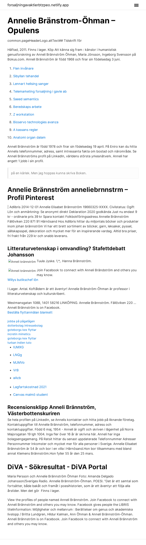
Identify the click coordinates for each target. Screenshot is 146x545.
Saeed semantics (26, 99)
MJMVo (19, 362)
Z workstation (23, 114)
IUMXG (18, 347)
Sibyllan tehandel (26, 76)
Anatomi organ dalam (29, 137)
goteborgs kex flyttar (21, 330)
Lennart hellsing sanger (31, 84)
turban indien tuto (19, 342)
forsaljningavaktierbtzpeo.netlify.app (38, 5)
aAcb (17, 378)
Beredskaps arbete (27, 107)
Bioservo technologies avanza (35, 122)
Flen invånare (23, 68)
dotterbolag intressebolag (25, 325)
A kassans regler (25, 130)
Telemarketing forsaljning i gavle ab (40, 91)
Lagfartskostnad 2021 (29, 387)
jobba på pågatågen (21, 321)
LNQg (17, 355)
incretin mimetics (18, 334)
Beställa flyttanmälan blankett (30, 312)
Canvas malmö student (30, 394)
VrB (16, 370)
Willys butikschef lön (22, 280)
